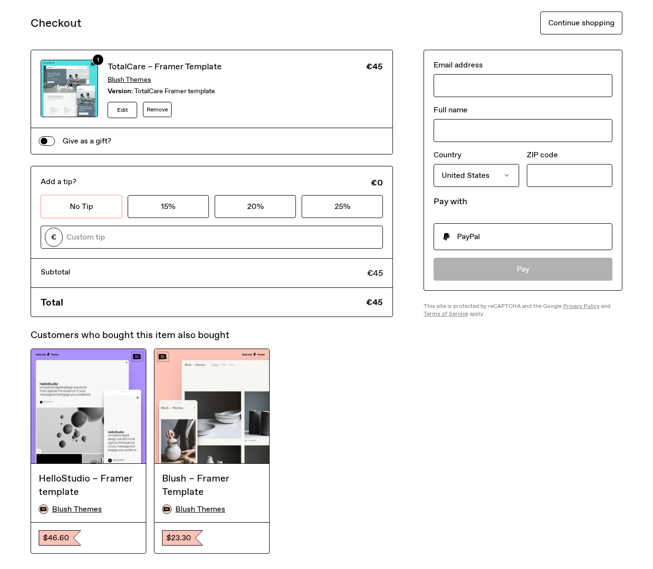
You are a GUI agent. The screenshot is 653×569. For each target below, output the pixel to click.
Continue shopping (581, 22)
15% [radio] (168, 206)
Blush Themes (129, 80)
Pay (523, 269)
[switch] (47, 141)
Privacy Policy (581, 306)
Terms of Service (446, 313)
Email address (458, 64)
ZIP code (542, 154)
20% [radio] (255, 206)
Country (447, 154)
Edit (122, 110)
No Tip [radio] (81, 206)
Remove (157, 109)
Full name (451, 109)
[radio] (523, 236)
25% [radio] (342, 206)
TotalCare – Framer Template (165, 66)
